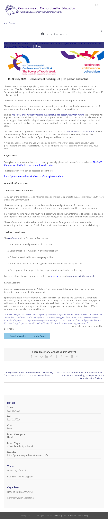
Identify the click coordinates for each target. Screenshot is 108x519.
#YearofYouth (14, 446)
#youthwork (27, 446)
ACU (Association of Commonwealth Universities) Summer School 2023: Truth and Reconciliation (29, 374)
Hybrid (10, 437)
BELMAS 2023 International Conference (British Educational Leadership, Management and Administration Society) (79, 375)
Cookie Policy (83, 515)
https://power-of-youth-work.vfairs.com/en (28, 455)
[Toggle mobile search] (96, 5)
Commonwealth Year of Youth (80, 131)
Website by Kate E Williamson (65, 515)
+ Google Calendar (17, 336)
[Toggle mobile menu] (102, 5)
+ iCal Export (40, 336)
